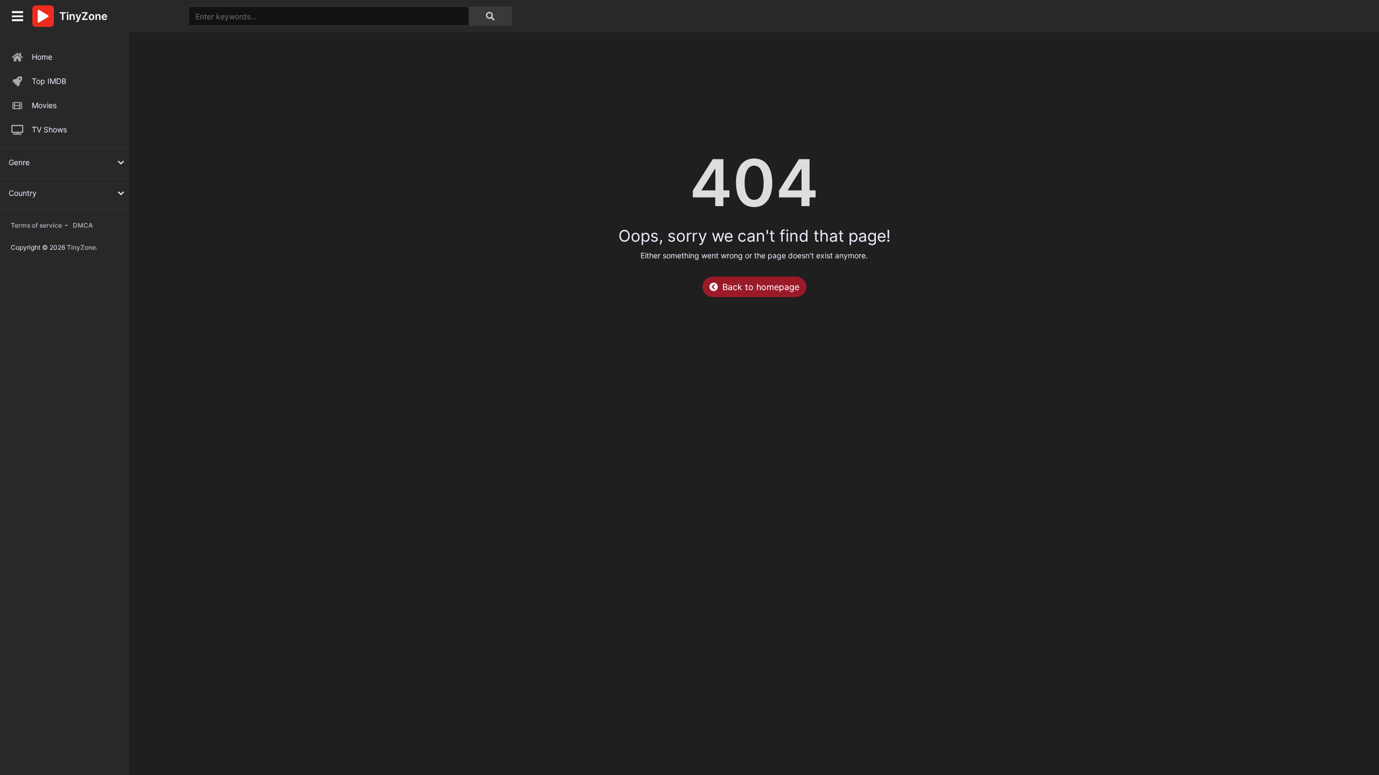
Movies (44, 105)
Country (23, 193)
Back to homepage (760, 286)
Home (42, 56)
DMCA (83, 225)
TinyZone (81, 247)
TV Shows (49, 129)
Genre (19, 162)
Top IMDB (49, 81)
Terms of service (36, 225)
